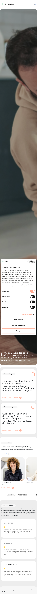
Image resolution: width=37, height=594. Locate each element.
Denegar (18, 331)
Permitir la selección (18, 325)
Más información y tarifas (10, 397)
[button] (35, 4)
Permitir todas (18, 319)
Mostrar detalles (27, 314)
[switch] (32, 296)
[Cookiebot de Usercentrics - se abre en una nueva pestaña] (27, 261)
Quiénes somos (5, 487)
